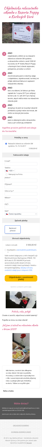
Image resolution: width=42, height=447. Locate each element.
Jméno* (7, 177)
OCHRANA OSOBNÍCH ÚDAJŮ (21, 432)
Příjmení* (8, 184)
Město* (7, 197)
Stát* (7, 211)
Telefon (7, 168)
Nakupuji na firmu (15, 174)
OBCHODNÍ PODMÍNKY (21, 425)
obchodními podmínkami (26, 250)
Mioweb (29, 443)
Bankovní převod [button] (12, 229)
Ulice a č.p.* (9, 191)
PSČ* (7, 204)
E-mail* (7, 161)
